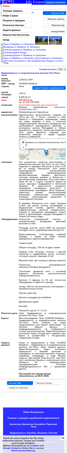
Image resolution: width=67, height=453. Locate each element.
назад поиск (58, 31)
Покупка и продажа (14, 20)
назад (6, 39)
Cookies (34, 445)
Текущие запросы (13, 10)
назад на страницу (55, 2)
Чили (33, 426)
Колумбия (39, 424)
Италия (53, 433)
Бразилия (27, 424)
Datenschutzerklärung (23, 450)
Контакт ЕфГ (58, 13)
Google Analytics (12, 448)
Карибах (31, 433)
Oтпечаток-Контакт (13, 25)
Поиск (6, 6)
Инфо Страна (10, 15)
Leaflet (57, 158)
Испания (42, 433)
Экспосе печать (56, 19)
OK (63, 438)
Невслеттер (58, 25)
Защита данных (12, 30)
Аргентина (15, 424)
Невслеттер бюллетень (16, 35)
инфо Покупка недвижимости (49, 88)
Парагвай (51, 424)
